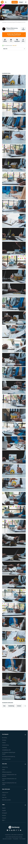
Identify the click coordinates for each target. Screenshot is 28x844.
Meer (3, 819)
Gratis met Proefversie (14, 34)
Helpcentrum (5, 792)
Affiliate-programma (6, 771)
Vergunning (5, 766)
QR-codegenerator (6, 758)
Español (4, 810)
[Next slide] (22, 705)
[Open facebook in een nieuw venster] (7, 829)
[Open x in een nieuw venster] (17, 829)
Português (4, 812)
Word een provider (6, 799)
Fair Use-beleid (14, 839)
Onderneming (5, 744)
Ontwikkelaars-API (6, 749)
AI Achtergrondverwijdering (8, 756)
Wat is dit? (14, 45)
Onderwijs (4, 747)
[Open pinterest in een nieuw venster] (13, 829)
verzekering (11, 705)
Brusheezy (4, 737)
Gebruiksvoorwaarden (10, 838)
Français (4, 817)
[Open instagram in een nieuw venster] (9, 829)
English (4, 807)
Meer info (5, 48)
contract (19, 705)
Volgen (23, 29)
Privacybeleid (18, 838)
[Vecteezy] (2, 2)
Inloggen (21, 2)
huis (4, 705)
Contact (4, 794)
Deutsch (4, 814)
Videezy (4, 742)
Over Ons (4, 797)
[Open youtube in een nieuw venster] (20, 829)
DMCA (3, 769)
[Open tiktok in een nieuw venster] (15, 829)
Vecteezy (4, 739)
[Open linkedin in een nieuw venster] (11, 829)
